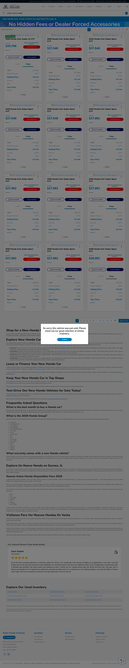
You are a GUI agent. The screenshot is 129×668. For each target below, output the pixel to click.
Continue (64, 339)
